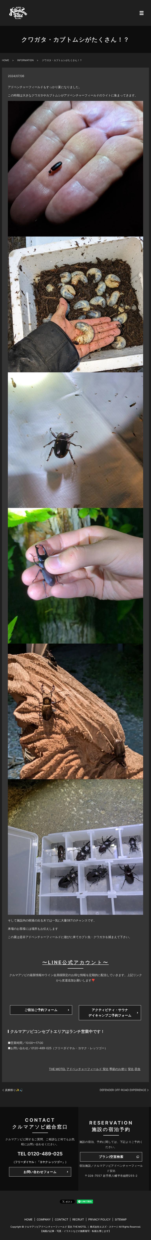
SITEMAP (121, 1219)
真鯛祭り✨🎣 (14, 1090)
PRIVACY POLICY (99, 1219)
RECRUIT (78, 1219)
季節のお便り (118, 1069)
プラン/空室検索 (111, 1157)
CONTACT (61, 1219)
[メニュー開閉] (142, 13)
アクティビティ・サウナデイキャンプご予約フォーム (109, 1012)
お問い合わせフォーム (40, 1172)
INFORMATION (25, 60)
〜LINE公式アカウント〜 (75, 962)
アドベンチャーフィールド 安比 (87, 1069)
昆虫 (137, 1069)
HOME (5, 60)
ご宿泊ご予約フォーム (41, 1010)
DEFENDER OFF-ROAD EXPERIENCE (123, 1090)
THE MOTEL (57, 1069)
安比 (131, 1069)
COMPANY (44, 1219)
